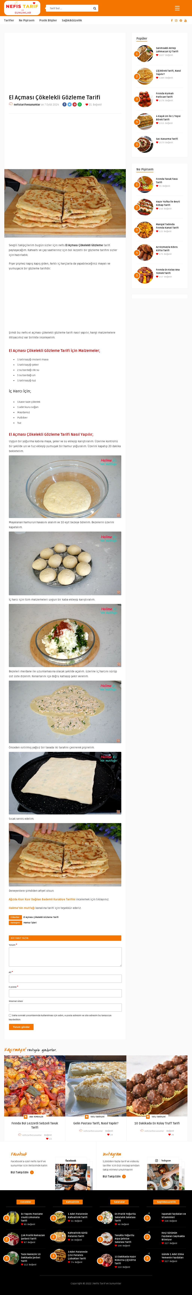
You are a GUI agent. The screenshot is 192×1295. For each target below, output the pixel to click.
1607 (161, 55)
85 (25, 1224)
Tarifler (9, 20)
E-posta (13, 986)
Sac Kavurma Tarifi (167, 138)
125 (160, 231)
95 (160, 186)
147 (160, 276)
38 (72, 1240)
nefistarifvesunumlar (27, 104)
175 (160, 254)
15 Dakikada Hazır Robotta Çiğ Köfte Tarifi (125, 1260)
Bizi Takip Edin (20, 1172)
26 (172, 1134)
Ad (11, 972)
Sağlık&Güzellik (72, 20)
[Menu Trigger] (177, 8)
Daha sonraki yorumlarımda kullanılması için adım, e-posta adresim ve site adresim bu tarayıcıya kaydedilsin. (60, 1017)
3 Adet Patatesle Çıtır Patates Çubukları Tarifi (78, 1255)
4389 (161, 77)
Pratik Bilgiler (48, 20)
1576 (161, 100)
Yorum (13, 944)
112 (25, 1264)
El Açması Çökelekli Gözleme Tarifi (40, 917)
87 (25, 1242)
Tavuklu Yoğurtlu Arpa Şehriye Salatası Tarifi (124, 1239)
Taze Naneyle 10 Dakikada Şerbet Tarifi (30, 1258)
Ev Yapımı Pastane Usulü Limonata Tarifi (32, 1217)
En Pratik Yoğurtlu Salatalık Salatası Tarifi (125, 1217)
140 (160, 208)
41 (72, 1221)
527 (166, 1243)
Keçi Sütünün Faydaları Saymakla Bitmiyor (173, 1236)
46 (119, 1224)
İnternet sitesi (16, 1001)
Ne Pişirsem (26, 20)
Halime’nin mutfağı (22, 908)
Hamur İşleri (30, 922)
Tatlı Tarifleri (97, 1117)
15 (50, 1139)
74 (72, 1262)
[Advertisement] (65, 60)
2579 (161, 142)
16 (111, 1134)
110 (119, 1267)
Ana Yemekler (36, 1117)
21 (90, 104)
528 (166, 1221)
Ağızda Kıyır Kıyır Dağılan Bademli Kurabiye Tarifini (42, 899)
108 (119, 1245)
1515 (161, 123)
